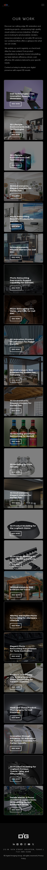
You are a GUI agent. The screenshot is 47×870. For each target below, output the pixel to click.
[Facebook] (21, 845)
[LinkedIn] (14, 845)
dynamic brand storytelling (29, 54)
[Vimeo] (17, 845)
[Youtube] (29, 845)
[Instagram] (25, 845)
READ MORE (16, 104)
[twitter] (33, 845)
